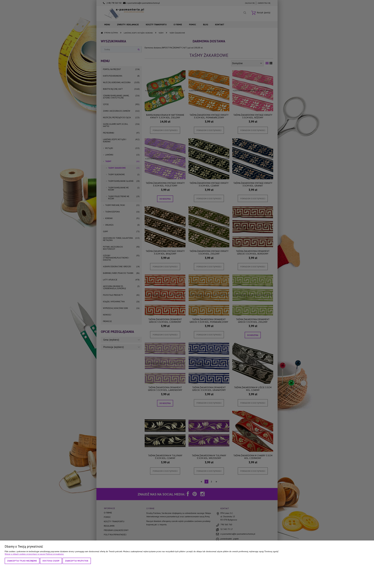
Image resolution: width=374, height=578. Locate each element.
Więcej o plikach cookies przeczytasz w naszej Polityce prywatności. (34, 554)
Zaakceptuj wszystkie (76, 560)
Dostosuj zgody (51, 560)
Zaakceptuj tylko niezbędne (22, 560)
